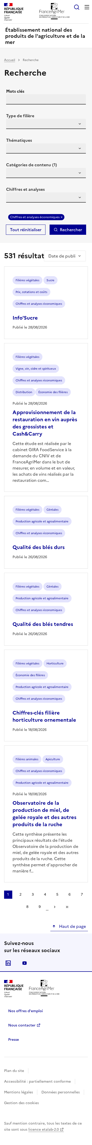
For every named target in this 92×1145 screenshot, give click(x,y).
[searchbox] (13, 124)
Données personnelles (60, 1092)
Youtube (24, 963)
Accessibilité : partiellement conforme (37, 1081)
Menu (87, 7)
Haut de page (72, 926)
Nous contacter (22, 1025)
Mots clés (15, 91)
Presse (13, 1039)
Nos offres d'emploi (25, 1011)
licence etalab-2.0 (43, 1129)
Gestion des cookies (21, 1103)
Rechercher (71, 230)
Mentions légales (18, 1092)
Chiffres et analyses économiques (35, 217)
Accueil (9, 60)
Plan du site (14, 1070)
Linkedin (8, 963)
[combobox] (46, 124)
